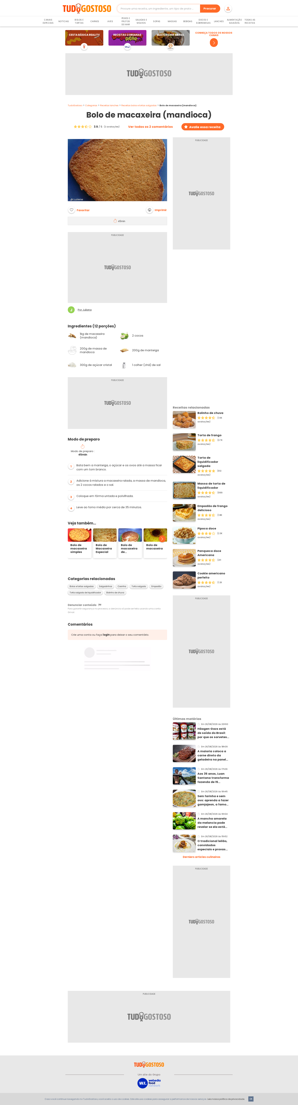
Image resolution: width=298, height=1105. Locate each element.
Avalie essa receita (204, 127)
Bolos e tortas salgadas (82, 586)
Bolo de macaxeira (154, 546)
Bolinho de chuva (115, 592)
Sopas (156, 21)
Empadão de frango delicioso (212, 508)
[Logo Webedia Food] (149, 1083)
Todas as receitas (250, 21)
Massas (172, 21)
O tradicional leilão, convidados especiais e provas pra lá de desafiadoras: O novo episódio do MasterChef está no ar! (213, 845)
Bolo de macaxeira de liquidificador (130, 548)
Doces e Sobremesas (203, 21)
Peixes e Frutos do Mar (126, 21)
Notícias (63, 21)
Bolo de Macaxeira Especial (104, 548)
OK (251, 1098)
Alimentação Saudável (234, 21)
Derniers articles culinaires (201, 857)
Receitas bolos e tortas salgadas (139, 105)
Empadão (156, 586)
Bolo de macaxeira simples (78, 548)
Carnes (94, 21)
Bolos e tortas (79, 21)
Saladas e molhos (141, 21)
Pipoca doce (206, 528)
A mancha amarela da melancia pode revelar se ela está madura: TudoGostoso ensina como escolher (213, 823)
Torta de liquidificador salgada (207, 462)
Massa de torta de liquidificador (211, 486)
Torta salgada (139, 586)
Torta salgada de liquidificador (85, 592)
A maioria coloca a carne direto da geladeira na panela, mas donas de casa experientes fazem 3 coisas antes (213, 755)
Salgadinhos (105, 586)
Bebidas (187, 21)
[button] (156, 209)
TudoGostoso (75, 105)
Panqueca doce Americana (209, 553)
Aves (110, 21)
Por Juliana (85, 310)
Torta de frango (209, 435)
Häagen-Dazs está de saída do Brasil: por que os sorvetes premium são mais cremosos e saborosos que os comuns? (212, 733)
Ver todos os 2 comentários (150, 126)
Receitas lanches (109, 105)
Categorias (91, 105)
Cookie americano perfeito (211, 575)
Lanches (219, 21)
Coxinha (122, 586)
